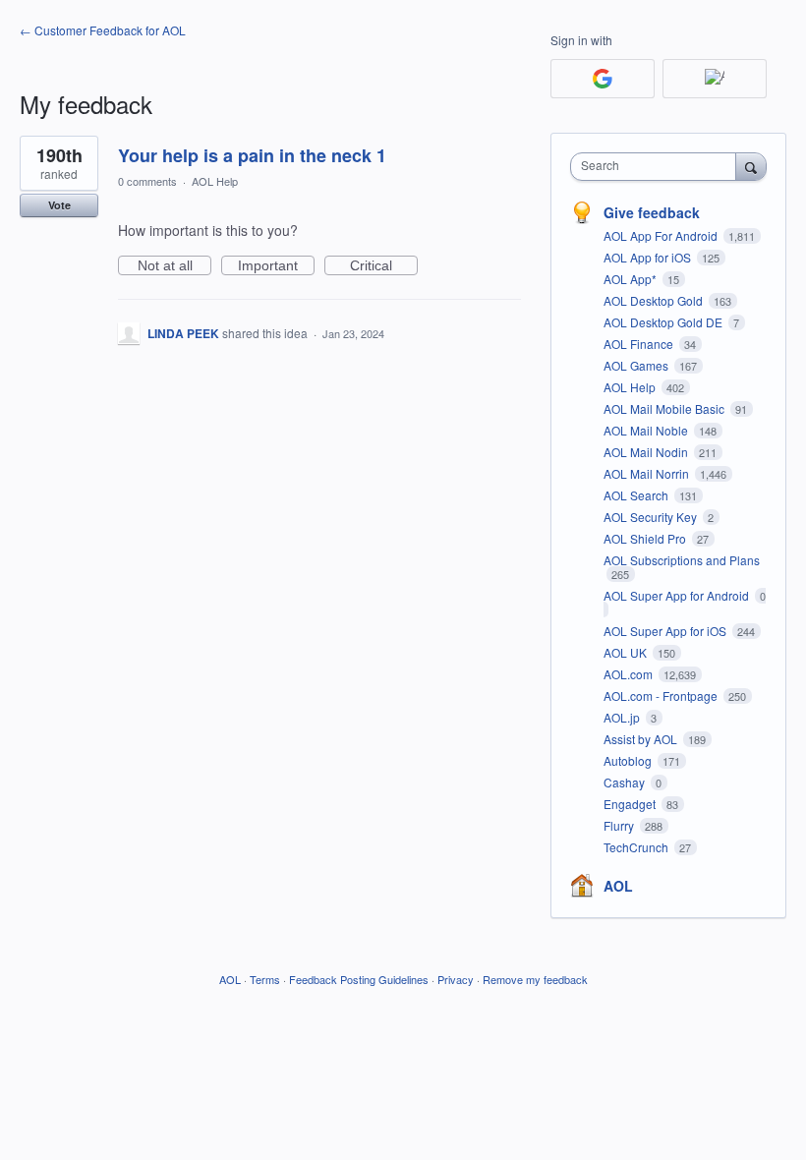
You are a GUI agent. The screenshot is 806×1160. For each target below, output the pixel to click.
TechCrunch (637, 847)
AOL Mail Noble (647, 430)
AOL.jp (623, 717)
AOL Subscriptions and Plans (682, 559)
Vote (59, 205)
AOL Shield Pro (646, 538)
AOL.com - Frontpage (662, 695)
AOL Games (637, 365)
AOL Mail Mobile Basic (665, 408)
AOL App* (632, 278)
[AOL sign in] (714, 78)
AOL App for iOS (649, 257)
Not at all (174, 266)
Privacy (455, 979)
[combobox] (657, 166)
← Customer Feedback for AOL (103, 30)
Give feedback (652, 212)
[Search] (751, 166)
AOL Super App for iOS (666, 630)
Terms (265, 979)
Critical (384, 266)
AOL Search (637, 495)
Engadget (631, 803)
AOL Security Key (652, 516)
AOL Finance (640, 343)
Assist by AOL (642, 738)
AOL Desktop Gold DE (664, 322)
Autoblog (629, 760)
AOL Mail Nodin (647, 451)
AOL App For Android (662, 235)
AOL (618, 886)
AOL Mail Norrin (648, 473)
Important (276, 266)
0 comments (147, 181)
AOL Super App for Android (678, 595)
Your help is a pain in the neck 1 (252, 155)
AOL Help (215, 181)
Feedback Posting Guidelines (359, 979)
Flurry (620, 825)
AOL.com (630, 674)
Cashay (626, 782)
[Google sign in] (602, 78)
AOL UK (627, 652)
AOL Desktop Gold (655, 300)
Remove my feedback (535, 979)
